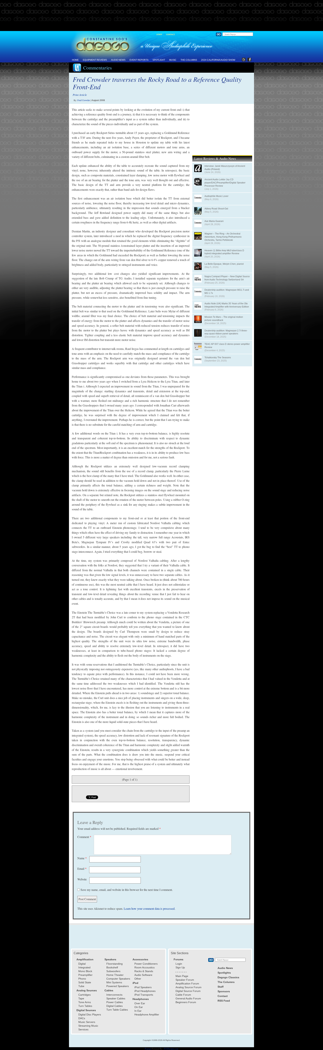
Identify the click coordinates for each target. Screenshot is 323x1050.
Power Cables (114, 1002)
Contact (170, 34)
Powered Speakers (117, 986)
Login (179, 963)
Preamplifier (85, 974)
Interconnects (114, 994)
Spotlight (159, 60)
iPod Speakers (143, 987)
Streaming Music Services (88, 1027)
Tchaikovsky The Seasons (217, 357)
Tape (81, 998)
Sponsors (224, 991)
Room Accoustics (144, 967)
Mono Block (85, 971)
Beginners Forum (186, 1002)
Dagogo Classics (228, 977)
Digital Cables (114, 1005)
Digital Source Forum (188, 990)
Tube (81, 986)
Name (82, 858)
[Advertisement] (161, 16)
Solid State (84, 982)
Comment (84, 837)
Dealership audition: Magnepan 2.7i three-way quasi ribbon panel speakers (225, 332)
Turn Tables (85, 1005)
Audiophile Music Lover (216, 196)
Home (75, 60)
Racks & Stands (143, 971)
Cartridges (84, 994)
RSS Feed (224, 1000)
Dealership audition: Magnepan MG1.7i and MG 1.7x (226, 291)
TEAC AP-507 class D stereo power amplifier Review (227, 346)
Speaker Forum (185, 979)
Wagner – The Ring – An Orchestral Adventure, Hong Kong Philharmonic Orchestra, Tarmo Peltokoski (223, 236)
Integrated (84, 967)
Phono (82, 978)
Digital (82, 963)
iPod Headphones (145, 990)
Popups (148, 1048)
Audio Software (143, 974)
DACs (81, 1018)
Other (137, 978)
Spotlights (224, 972)
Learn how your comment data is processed (149, 908)
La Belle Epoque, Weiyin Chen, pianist (224, 264)
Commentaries (97, 67)
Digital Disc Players (89, 1014)
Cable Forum (183, 994)
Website (82, 879)
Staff (159, 34)
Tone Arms (84, 1002)
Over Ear (139, 1003)
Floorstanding (114, 963)
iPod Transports (143, 994)
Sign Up (180, 967)
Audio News (118, 60)
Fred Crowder (83, 100)
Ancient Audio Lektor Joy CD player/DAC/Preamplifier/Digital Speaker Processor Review (224, 182)
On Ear (138, 1007)
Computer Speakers (118, 978)
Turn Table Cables (117, 1009)
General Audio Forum (188, 998)
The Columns (189, 60)
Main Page (182, 976)
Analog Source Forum (189, 987)
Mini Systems (114, 982)
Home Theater (115, 974)
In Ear (137, 1010)
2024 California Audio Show (218, 60)
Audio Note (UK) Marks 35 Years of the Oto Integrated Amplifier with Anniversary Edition (226, 305)
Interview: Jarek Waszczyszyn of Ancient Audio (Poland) (224, 168)
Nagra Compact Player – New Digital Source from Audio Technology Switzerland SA (227, 278)
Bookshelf (112, 967)
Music (172, 60)
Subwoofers (113, 971)
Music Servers (86, 1021)
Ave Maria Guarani (214, 221)
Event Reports (139, 60)
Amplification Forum (187, 983)
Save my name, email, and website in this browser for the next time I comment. (127, 890)
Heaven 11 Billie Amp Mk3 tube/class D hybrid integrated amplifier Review (224, 252)
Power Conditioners (146, 963)
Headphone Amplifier (146, 1014)
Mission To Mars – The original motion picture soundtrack (223, 318)
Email (82, 868)
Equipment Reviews (95, 60)
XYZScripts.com (171, 1048)
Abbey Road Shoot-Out (216, 208)
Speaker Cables (115, 998)
